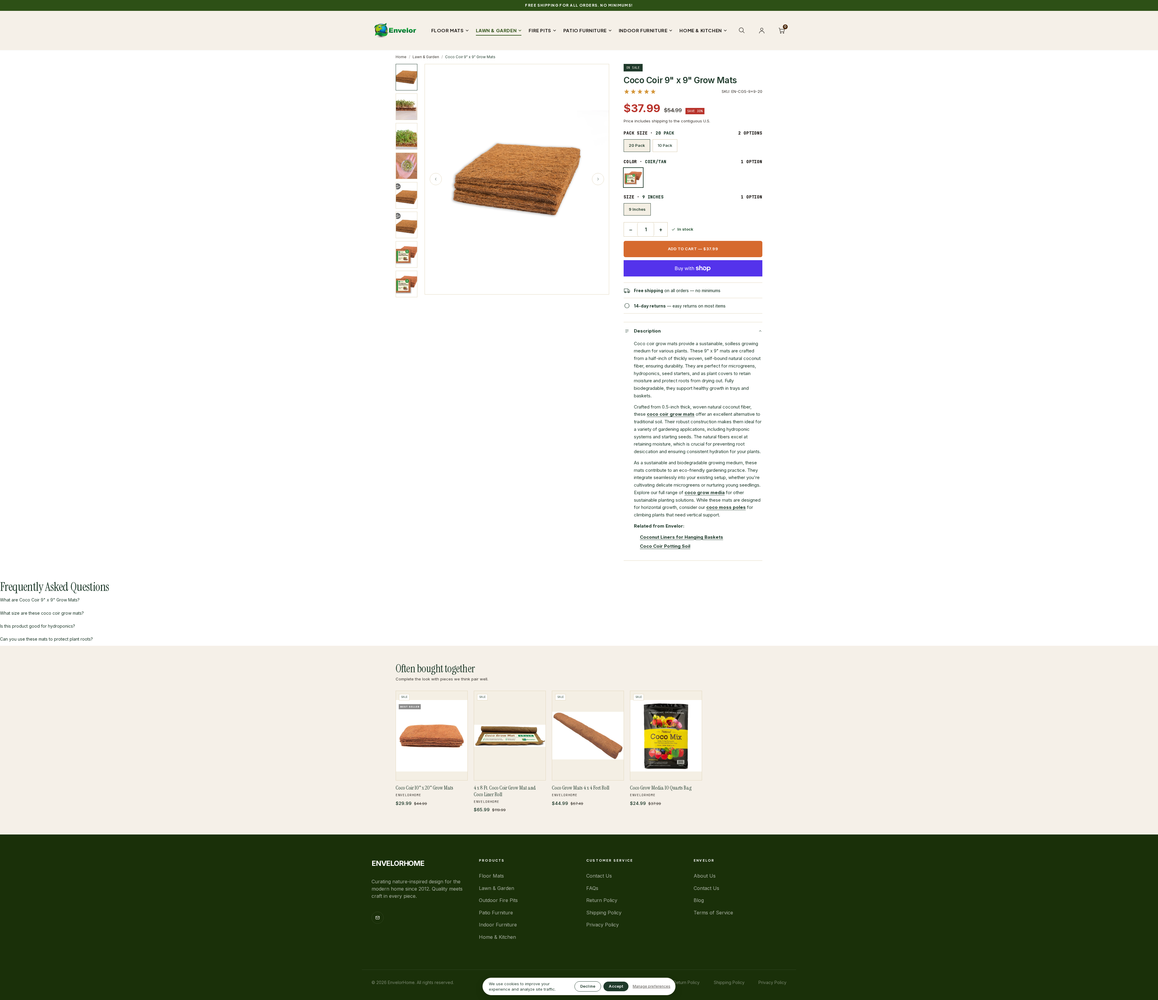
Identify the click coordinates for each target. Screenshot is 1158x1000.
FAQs (592, 888)
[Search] (741, 30)
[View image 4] (406, 166)
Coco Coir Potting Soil (665, 546)
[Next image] (598, 179)
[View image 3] (406, 136)
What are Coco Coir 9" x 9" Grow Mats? (40, 599)
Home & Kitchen (497, 937)
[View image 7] (406, 254)
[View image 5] (406, 195)
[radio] (633, 177)
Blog (699, 900)
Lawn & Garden (426, 57)
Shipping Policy (604, 913)
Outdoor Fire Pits (498, 900)
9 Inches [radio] (637, 209)
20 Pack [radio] (637, 145)
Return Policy (601, 900)
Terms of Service (713, 913)
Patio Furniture (496, 913)
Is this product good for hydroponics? (37, 626)
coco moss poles (726, 507)
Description (647, 331)
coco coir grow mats (670, 414)
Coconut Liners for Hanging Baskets (681, 537)
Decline (588, 986)
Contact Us (599, 876)
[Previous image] (436, 179)
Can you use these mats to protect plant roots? (46, 639)
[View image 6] (406, 225)
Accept (616, 986)
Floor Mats (491, 876)
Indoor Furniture (498, 925)
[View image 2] (406, 106)
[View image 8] (406, 284)
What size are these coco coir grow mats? (42, 613)
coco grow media (705, 492)
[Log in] (762, 30)
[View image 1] (406, 77)
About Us (705, 876)
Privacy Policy (602, 925)
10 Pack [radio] (665, 145)
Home (401, 57)
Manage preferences (651, 986)
